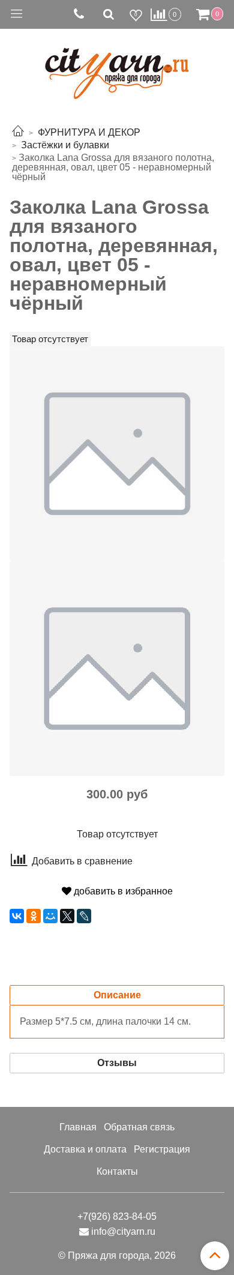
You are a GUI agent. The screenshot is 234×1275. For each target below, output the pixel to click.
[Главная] (18, 132)
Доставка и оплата (85, 1149)
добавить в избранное (122, 891)
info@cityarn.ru (123, 1231)
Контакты (117, 1171)
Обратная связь (139, 1127)
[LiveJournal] (84, 916)
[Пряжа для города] (117, 66)
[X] (67, 916)
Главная (78, 1127)
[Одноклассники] (33, 916)
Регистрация (162, 1149)
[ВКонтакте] (17, 916)
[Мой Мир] (50, 916)
